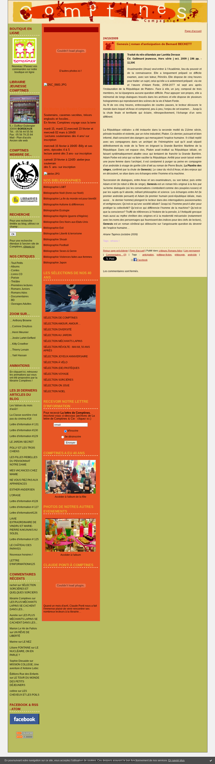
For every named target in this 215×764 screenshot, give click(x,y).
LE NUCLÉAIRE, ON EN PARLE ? (24, 651)
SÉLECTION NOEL (54, 391)
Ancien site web (19, 140)
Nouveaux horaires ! (21, 554)
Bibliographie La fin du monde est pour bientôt (69, 198)
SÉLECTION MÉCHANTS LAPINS (62, 341)
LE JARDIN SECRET (22, 441)
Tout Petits (17, 263)
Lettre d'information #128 (24, 501)
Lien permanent (192, 250)
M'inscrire (72, 430)
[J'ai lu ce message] (210, 760)
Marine (14, 641)
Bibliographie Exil (53, 227)
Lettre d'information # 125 (24, 539)
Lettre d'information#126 (23, 512)
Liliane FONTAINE (20, 647)
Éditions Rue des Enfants (24, 673)
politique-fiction (164, 254)
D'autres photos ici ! (70, 70)
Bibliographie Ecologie (56, 210)
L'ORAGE (15, 495)
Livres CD (16, 274)
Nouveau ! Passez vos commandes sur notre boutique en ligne (24, 69)
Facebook (142, 260)
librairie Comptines (20, 598)
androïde (192, 254)
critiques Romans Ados (170, 250)
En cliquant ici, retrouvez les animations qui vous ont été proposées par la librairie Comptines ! (24, 376)
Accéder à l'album (70, 554)
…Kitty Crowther (19, 343)
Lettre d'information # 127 (24, 507)
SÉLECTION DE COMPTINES (60, 317)
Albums (15, 266)
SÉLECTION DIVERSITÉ (57, 329)
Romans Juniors (20, 288)
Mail (12, 137)
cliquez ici (83, 418)
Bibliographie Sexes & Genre (60, 251)
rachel (13, 585)
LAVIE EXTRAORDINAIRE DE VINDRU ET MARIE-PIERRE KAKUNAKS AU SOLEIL (24, 526)
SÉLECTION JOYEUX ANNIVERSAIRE (65, 356)
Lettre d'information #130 (24, 430)
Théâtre (15, 281)
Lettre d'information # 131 (24, 424)
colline (13, 691)
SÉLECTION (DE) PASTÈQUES (61, 368)
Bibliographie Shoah (55, 239)
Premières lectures (22, 285)
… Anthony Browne (20, 320)
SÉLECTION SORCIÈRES (58, 379)
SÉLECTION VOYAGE (56, 373)
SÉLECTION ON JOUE (56, 385)
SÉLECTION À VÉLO (55, 362)
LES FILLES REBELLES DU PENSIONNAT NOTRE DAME (23, 461)
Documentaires (20, 296)
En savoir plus (176, 760)
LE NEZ (26, 641)
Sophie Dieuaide (19, 660)
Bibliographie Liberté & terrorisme (62, 233)
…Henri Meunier (19, 332)
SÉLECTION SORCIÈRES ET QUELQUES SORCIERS (24, 589)
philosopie (180, 254)
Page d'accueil (193, 31)
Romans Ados (19, 292)
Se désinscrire (73, 436)
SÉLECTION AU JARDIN (57, 335)
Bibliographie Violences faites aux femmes (67, 256)
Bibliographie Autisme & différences (63, 204)
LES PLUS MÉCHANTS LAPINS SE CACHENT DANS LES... (23, 606)
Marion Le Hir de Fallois (23, 628)
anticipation (148, 254)
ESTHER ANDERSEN (22, 489)
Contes (15, 270)
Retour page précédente (115, 250)
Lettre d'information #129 (24, 436)
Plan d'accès (24, 137)
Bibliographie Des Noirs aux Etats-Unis (65, 222)
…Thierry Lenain (19, 349)
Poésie (15, 277)
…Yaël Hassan (18, 355)
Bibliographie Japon (55, 262)
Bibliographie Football (56, 245)
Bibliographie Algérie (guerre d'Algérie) (65, 216)
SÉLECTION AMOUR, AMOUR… (62, 323)
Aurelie (14, 615)
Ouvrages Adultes (21, 303)
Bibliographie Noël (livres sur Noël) (63, 192)
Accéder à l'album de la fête (70, 496)
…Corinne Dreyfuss (21, 326)
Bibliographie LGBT (54, 187)
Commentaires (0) (116, 254)
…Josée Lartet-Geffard (22, 337)
